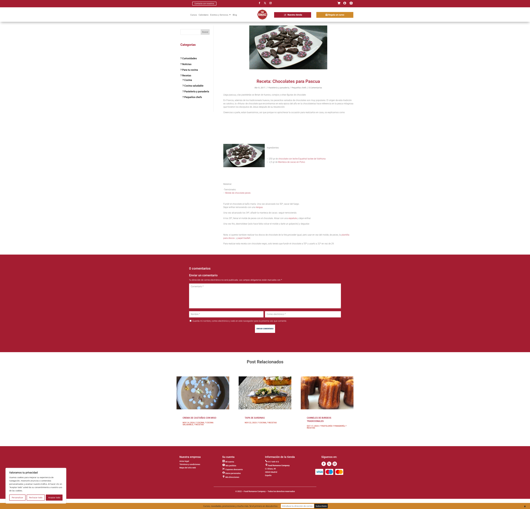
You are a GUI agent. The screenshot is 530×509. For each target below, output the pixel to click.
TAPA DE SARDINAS (255, 418)
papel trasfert (243, 238)
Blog (235, 15)
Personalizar (17, 497)
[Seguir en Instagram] (270, 3)
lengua (259, 207)
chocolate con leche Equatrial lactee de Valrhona (302, 158)
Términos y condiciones (189, 464)
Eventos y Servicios (219, 15)
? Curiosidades (188, 58)
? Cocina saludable (192, 85)
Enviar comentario (265, 329)
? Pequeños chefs (192, 97)
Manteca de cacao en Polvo (291, 162)
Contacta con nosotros (204, 3)
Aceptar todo (54, 497)
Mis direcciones (232, 477)
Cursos (193, 15)
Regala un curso (336, 15)
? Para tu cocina (189, 69)
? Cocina (187, 80)
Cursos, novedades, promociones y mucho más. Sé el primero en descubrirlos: (240, 506)
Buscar (205, 32)
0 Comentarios (315, 87)
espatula (292, 218)
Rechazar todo (35, 497)
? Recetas (185, 75)
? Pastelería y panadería (195, 91)
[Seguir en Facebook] (259, 3)
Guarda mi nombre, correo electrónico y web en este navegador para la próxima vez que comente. (239, 321)
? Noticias (185, 64)
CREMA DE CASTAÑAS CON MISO (199, 418)
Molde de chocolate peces (238, 193)
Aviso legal (184, 461)
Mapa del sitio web (187, 468)
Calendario (204, 15)
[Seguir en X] (265, 3)
